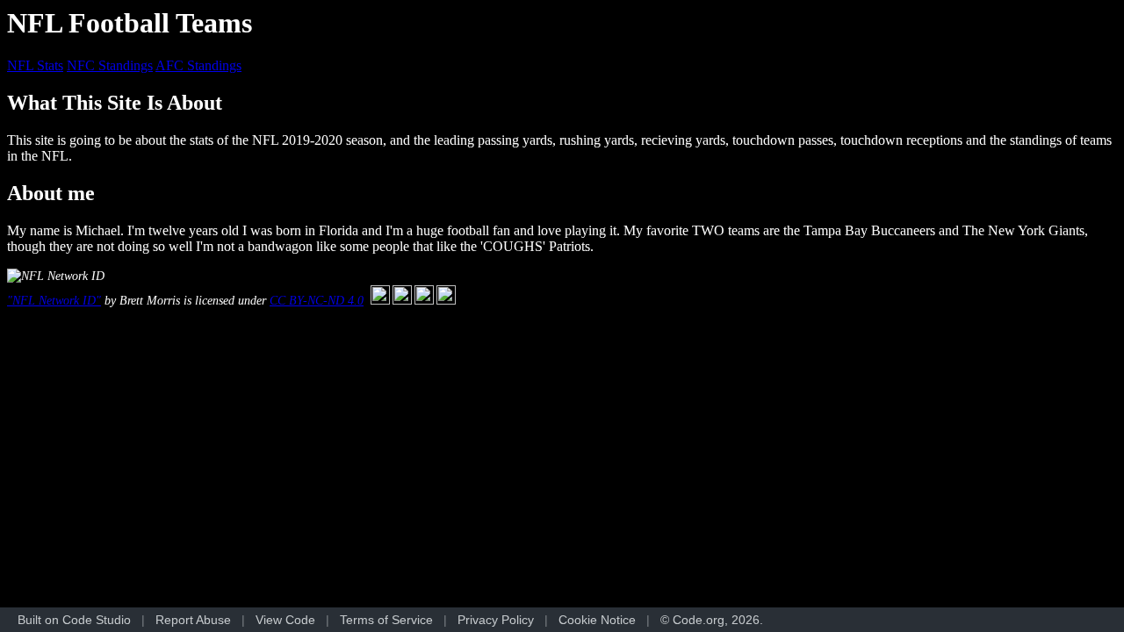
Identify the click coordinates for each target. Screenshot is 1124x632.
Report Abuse (193, 620)
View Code (285, 620)
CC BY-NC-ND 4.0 (317, 300)
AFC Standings (198, 65)
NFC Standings (110, 65)
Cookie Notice (597, 620)
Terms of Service (386, 620)
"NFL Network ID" (54, 300)
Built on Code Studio (74, 620)
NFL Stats (35, 65)
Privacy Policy (496, 620)
